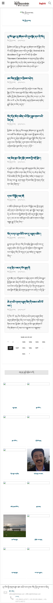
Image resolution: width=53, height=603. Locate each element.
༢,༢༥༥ (43, 342)
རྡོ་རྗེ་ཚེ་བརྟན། (38, 441)
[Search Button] (49, 4)
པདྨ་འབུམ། (14, 408)
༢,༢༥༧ (17, 348)
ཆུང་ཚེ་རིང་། (38, 408)
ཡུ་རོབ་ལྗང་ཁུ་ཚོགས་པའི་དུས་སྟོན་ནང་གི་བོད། (25, 37)
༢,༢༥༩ (30, 348)
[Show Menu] (3, 4)
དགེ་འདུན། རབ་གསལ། (38, 474)
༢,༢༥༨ (23, 348)
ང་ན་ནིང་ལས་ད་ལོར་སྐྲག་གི (18, 268)
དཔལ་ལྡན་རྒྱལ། (15, 573)
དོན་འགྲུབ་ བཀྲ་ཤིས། (15, 474)
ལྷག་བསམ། (38, 507)
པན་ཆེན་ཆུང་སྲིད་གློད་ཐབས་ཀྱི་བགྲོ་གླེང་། (24, 158)
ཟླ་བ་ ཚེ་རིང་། (14, 441)
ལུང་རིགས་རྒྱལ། (15, 540)
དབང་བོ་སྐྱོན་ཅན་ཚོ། (15, 196)
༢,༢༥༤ (37, 342)
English (42, 3)
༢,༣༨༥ (23, 354)
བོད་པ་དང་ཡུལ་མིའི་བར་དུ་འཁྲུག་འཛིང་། (24, 234)
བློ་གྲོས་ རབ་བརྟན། (38, 540)
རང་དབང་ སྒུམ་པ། (38, 573)
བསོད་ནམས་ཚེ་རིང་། (15, 507)
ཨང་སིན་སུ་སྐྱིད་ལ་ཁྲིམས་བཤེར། (20, 78)
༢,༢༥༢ (23, 342)
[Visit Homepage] (21, 4)
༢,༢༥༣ (30, 342)
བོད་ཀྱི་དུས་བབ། (11, 40)
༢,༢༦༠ (36, 348)
